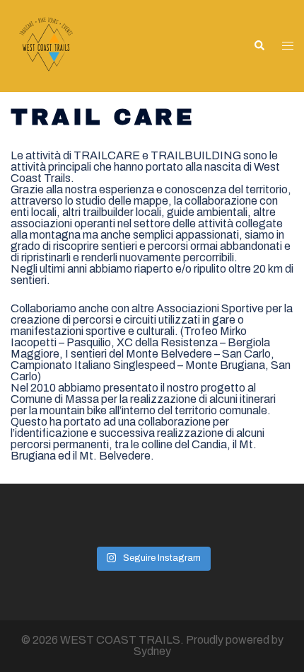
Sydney (152, 651)
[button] (258, 46)
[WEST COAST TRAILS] (46, 45)
